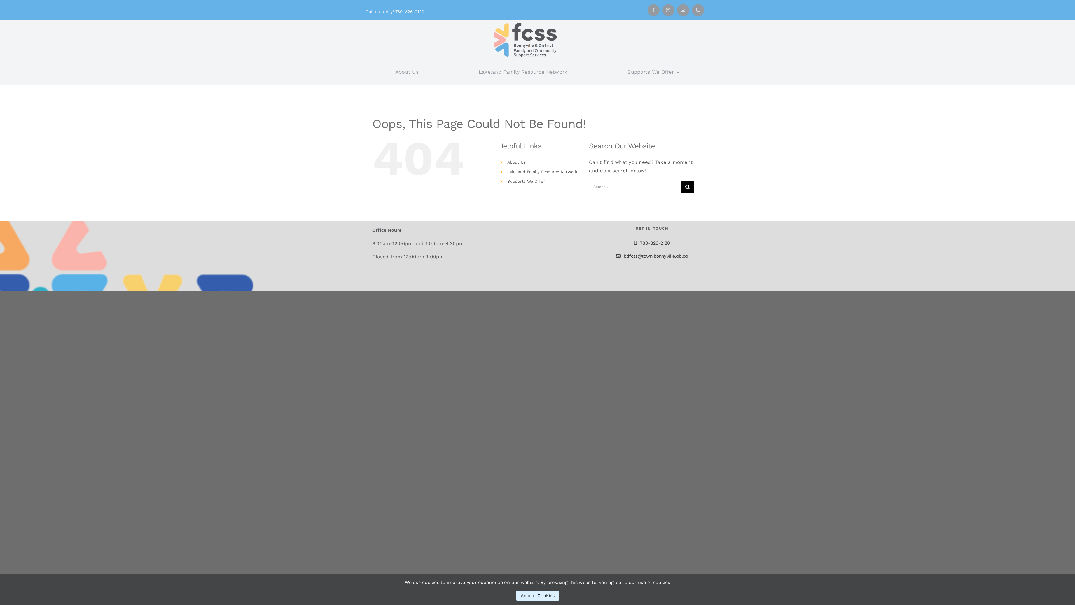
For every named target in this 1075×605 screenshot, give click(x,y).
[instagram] (668, 10)
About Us (516, 162)
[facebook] (654, 10)
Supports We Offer (526, 181)
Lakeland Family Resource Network (542, 171)
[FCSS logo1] (527, 22)
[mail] (683, 10)
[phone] (698, 10)
